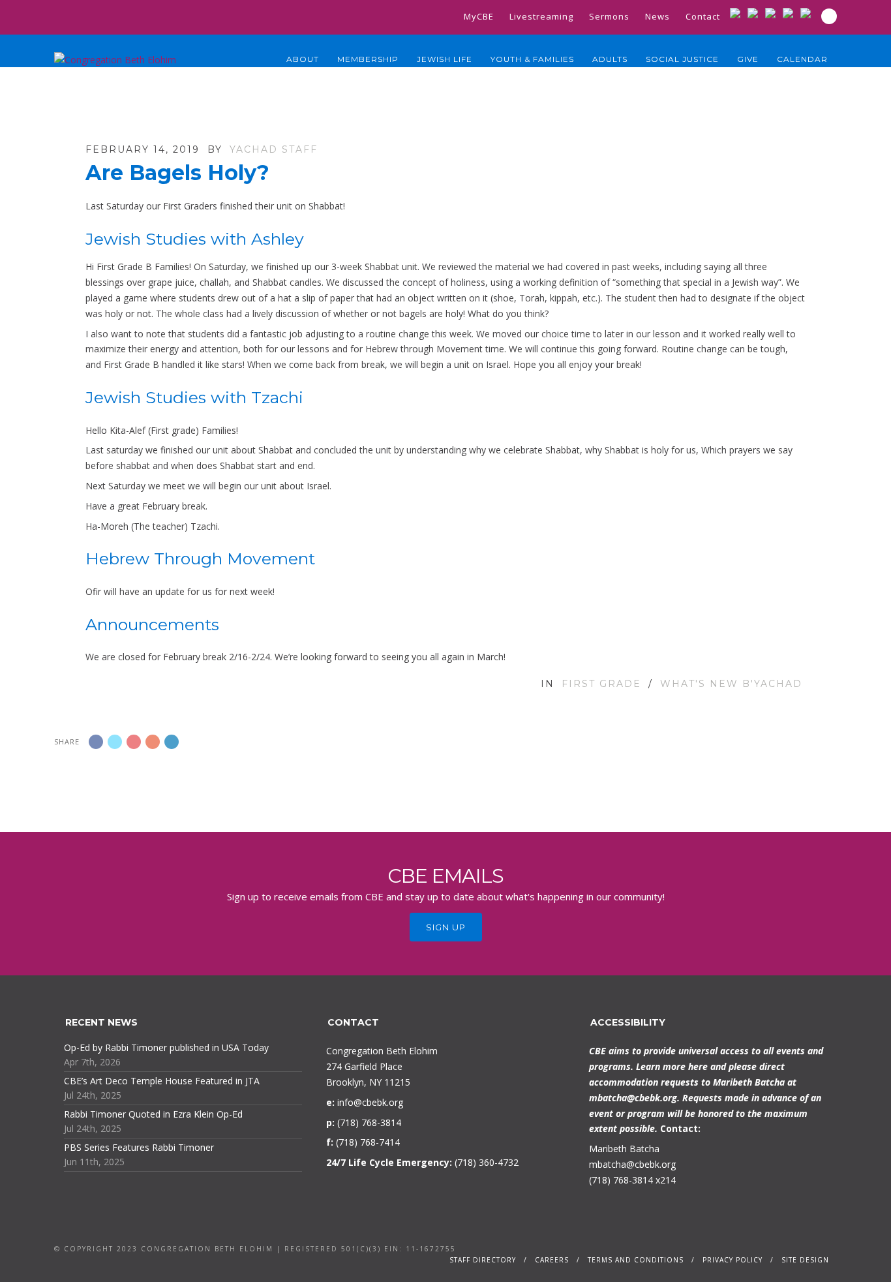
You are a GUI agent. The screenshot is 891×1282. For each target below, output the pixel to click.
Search (829, 16)
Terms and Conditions (636, 1259)
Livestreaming (541, 16)
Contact (703, 16)
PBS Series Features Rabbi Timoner (139, 1147)
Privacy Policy (732, 1259)
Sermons (609, 16)
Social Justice (682, 59)
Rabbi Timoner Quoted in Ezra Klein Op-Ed (153, 1114)
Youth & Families (532, 59)
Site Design (805, 1259)
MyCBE (479, 16)
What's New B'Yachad (731, 684)
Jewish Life (444, 59)
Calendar (802, 59)
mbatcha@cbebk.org (633, 1097)
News (657, 16)
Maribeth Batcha (624, 1148)
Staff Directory (482, 1259)
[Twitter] (773, 13)
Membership (368, 59)
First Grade (601, 684)
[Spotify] (808, 13)
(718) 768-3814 (621, 1180)
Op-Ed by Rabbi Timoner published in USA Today (166, 1047)
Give (748, 59)
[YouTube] (791, 13)
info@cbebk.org (370, 1102)
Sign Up (446, 927)
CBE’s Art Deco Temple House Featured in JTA (162, 1081)
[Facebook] (756, 13)
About (302, 59)
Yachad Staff (274, 149)
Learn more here (672, 1066)
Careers (552, 1259)
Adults (609, 59)
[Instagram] (738, 13)
